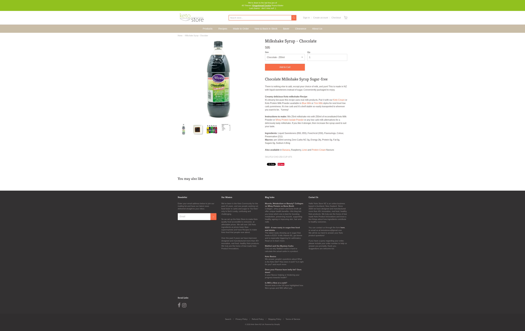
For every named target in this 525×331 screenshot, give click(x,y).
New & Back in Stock (266, 28)
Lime (304, 150)
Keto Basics (270, 256)
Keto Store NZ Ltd (257, 324)
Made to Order (241, 28)
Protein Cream (319, 150)
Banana (286, 150)
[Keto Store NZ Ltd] (191, 17)
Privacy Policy (241, 319)
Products (207, 28)
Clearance (300, 28)
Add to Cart (284, 67)
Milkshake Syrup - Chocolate (196, 36)
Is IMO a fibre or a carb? (276, 283)
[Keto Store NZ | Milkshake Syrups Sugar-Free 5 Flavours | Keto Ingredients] (212, 129)
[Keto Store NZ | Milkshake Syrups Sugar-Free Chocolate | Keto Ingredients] (198, 129)
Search (228, 319)
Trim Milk (318, 103)
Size (267, 52)
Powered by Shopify (272, 324)
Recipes (222, 28)
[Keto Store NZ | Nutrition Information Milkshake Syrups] (226, 129)
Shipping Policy (274, 319)
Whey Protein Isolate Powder (289, 120)
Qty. (309, 52)
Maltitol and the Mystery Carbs (279, 246)
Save (282, 164)
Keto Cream (339, 100)
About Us (317, 28)
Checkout (336, 18)
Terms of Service (293, 319)
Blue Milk (306, 103)
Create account (320, 18)
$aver (286, 28)
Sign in (306, 18)
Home (180, 36)
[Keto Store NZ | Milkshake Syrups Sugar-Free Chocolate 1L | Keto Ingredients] (219, 79)
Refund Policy (258, 319)
